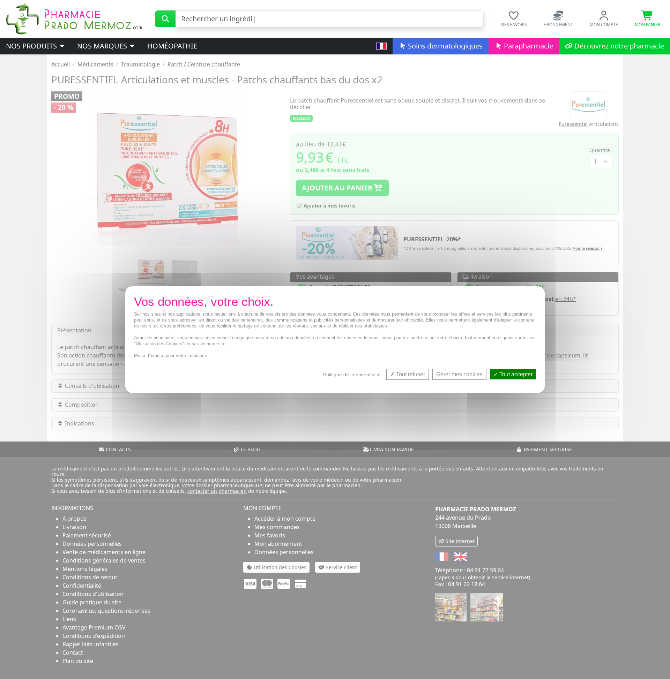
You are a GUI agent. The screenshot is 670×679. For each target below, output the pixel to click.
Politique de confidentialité (352, 374)
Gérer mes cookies (459, 374)
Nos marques (103, 46)
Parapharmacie (527, 46)
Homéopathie (172, 46)
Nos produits (32, 46)
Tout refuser (410, 374)
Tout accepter (515, 374)
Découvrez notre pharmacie (618, 46)
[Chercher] (165, 18)
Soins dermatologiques (444, 46)
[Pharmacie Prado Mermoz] (74, 18)
